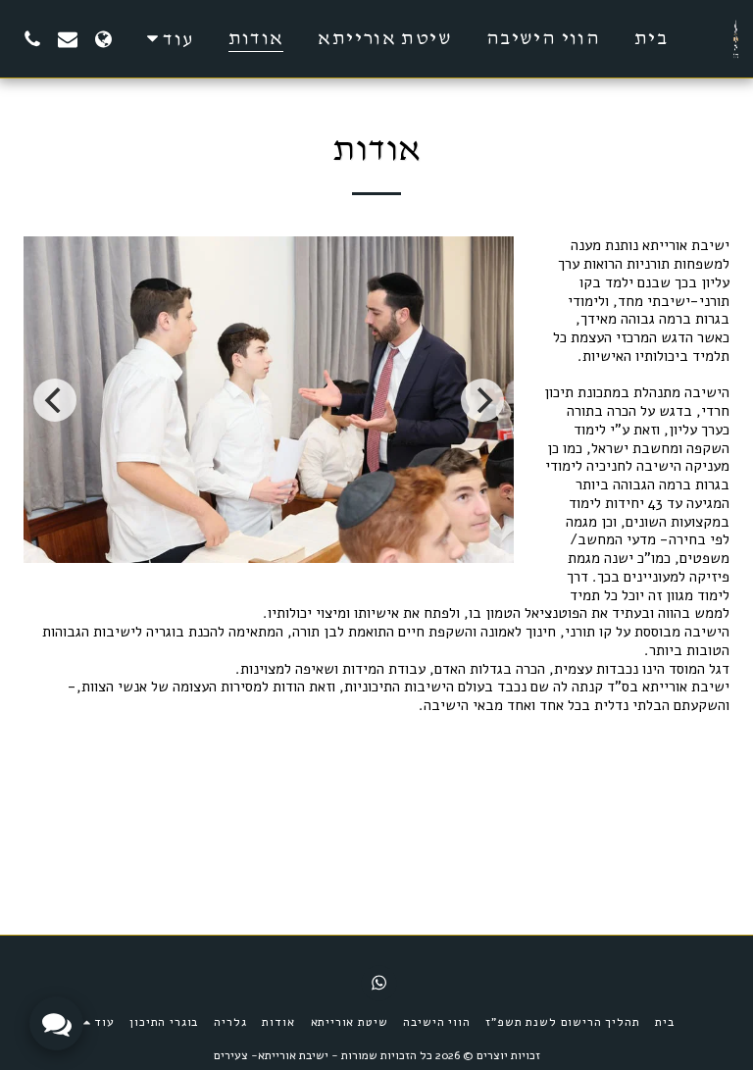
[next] (482, 400)
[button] (67, 39)
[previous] (54, 400)
